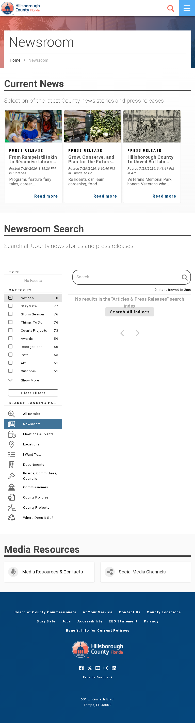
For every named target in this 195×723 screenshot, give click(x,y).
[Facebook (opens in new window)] (81, 668)
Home (15, 60)
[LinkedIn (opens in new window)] (114, 668)
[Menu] (187, 8)
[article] (33, 166)
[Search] (171, 8)
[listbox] (33, 466)
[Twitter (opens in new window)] (89, 668)
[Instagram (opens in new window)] (106, 668)
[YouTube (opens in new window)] (97, 668)
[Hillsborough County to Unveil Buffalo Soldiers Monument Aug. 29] (152, 126)
